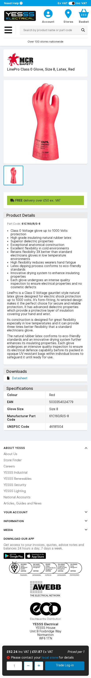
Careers (9, 466)
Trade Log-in (65, 665)
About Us (10, 454)
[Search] (83, 30)
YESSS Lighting (15, 491)
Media (8, 530)
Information (14, 521)
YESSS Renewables (18, 478)
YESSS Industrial (15, 472)
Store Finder (13, 460)
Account (48, 21)
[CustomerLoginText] (48, 13)
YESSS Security (15, 485)
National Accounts (17, 497)
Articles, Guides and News (23, 503)
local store (50, 657)
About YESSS (14, 448)
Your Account (16, 512)
